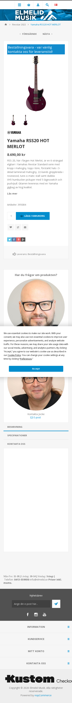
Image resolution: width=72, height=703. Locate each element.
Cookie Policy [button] (14, 355)
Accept (36, 368)
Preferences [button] (26, 358)
